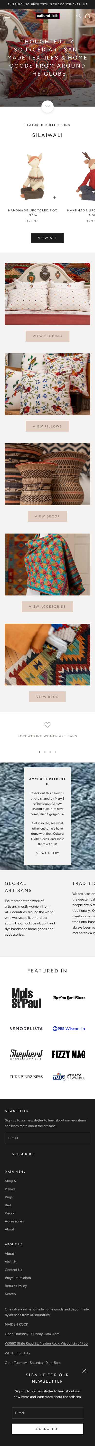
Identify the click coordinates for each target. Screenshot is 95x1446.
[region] (47, 733)
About (9, 1229)
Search (10, 1294)
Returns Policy (16, 1286)
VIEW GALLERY (47, 853)
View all (47, 238)
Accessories (14, 1221)
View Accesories (47, 606)
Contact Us (13, 1270)
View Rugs (47, 697)
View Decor (47, 516)
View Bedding (47, 336)
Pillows (10, 1189)
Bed (8, 1205)
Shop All (11, 1181)
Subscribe (47, 1429)
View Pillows (47, 426)
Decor (9, 1213)
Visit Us (11, 1262)
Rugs (9, 1197)
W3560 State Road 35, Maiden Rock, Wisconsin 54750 (46, 1343)
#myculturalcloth (18, 1278)
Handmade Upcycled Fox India (32, 213)
